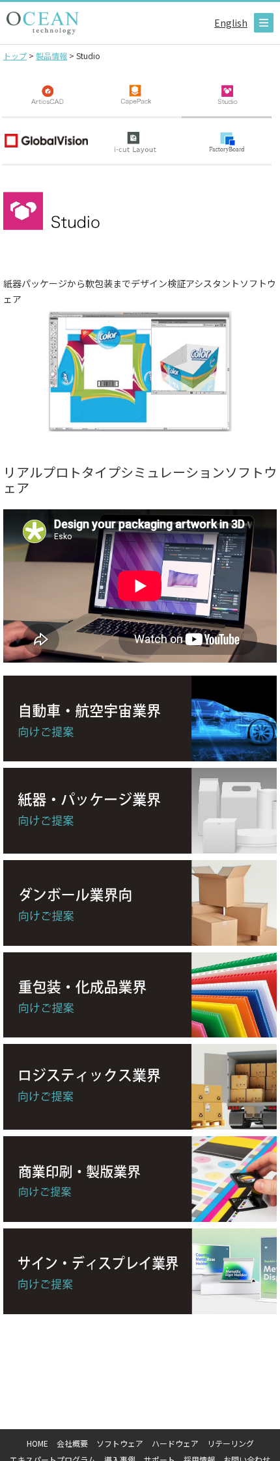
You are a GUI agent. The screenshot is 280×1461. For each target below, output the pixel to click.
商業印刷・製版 (140, 1179)
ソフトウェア (119, 1443)
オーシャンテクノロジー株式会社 (43, 23)
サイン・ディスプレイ (140, 1271)
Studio (227, 94)
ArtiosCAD (47, 94)
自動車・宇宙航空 (140, 718)
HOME (37, 1443)
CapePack (137, 94)
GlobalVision (47, 142)
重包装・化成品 (140, 995)
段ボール (140, 903)
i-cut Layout (137, 142)
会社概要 (72, 1443)
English (230, 22)
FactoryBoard (227, 142)
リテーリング (230, 1443)
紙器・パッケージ (140, 811)
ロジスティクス (140, 1087)
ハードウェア (175, 1443)
